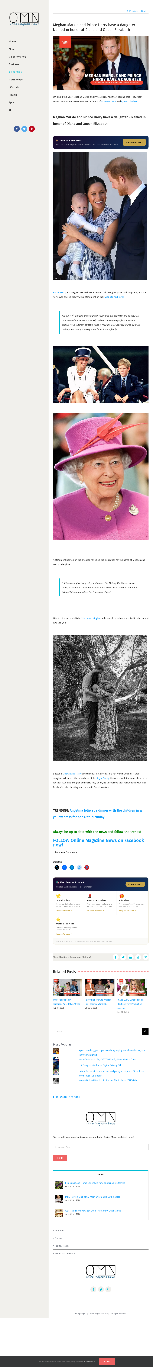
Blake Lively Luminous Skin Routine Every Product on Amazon (99, 1004)
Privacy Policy (62, 1239)
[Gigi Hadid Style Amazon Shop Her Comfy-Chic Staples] (59, 1205)
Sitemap (59, 1232)
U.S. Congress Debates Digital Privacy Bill (99, 1059)
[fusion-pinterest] (108, 1284)
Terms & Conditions (65, 1247)
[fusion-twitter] (101, 1284)
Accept (107, 1361)
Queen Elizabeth (129, 101)
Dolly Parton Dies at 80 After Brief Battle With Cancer (92, 1190)
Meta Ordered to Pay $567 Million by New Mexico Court (107, 1053)
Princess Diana (108, 101)
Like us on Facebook (66, 1091)
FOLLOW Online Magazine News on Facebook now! (98, 843)
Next (143, 10)
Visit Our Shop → (135, 884)
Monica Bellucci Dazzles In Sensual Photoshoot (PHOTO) (107, 1074)
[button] (59, 1179)
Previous (133, 10)
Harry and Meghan (91, 618)
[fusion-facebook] (93, 1284)
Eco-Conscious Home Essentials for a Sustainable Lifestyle (95, 1176)
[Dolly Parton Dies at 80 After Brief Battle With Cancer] (59, 1191)
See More (89, 1361)
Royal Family (103, 778)
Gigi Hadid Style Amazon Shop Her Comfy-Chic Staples (93, 1204)
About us (59, 1224)
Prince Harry (59, 292)
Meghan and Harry (72, 773)
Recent (100, 1168)
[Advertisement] (76, 1334)
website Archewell (114, 296)
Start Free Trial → (134, 142)
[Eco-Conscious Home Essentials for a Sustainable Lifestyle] (59, 1177)
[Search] (24, 110)
